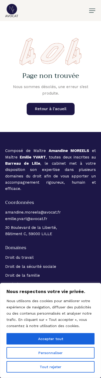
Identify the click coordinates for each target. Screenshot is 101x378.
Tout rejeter (50, 367)
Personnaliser (50, 353)
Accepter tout (50, 339)
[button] (92, 10)
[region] (50, 330)
